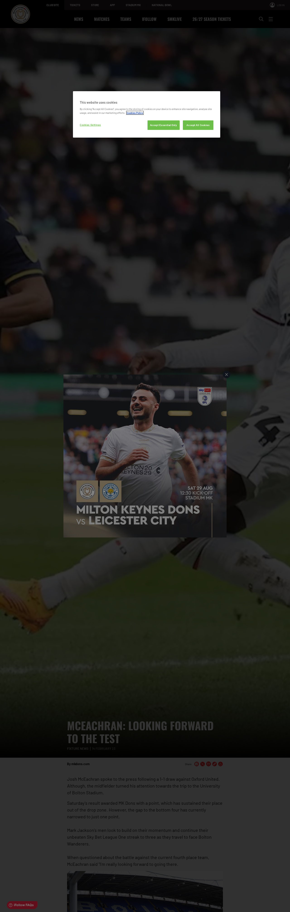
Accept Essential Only (163, 125)
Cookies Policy (135, 112)
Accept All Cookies (198, 125)
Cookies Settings (90, 124)
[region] (146, 114)
